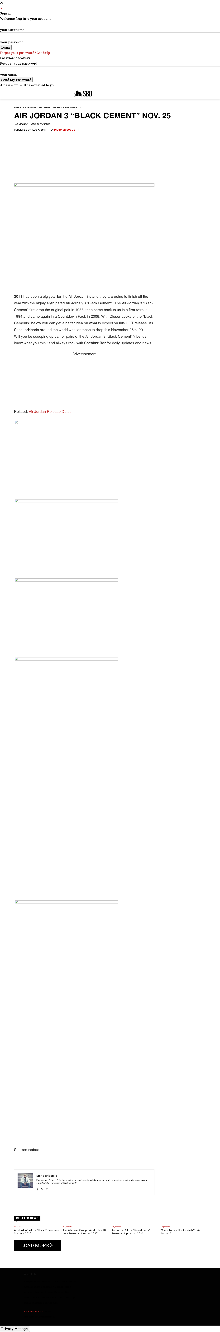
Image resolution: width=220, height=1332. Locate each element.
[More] (108, 1203)
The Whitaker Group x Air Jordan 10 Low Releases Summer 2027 (84, 1231)
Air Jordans (29, 107)
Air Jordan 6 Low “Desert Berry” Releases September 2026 (131, 1231)
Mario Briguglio (64, 129)
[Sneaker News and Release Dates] (81, 93)
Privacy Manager (15, 1329)
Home (17, 107)
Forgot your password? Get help (25, 53)
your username (12, 30)
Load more (35, 1245)
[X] (47, 1187)
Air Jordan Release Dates (50, 411)
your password (12, 42)
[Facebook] (37, 1187)
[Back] (1, 8)
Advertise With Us (33, 1311)
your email (8, 74)
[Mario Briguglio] (25, 1182)
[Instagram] (42, 1187)
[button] (202, 93)
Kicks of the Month (41, 124)
